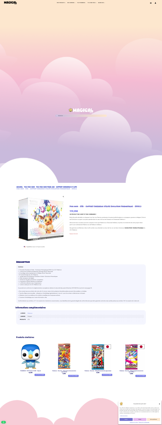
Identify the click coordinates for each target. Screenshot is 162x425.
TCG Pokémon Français (45, 187)
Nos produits (61, 2)
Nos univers (70, 2)
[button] (159, 404)
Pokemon (30, 313)
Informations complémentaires (30, 308)
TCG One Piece (91, 2)
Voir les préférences (153, 419)
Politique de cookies (134, 422)
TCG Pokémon (81, 2)
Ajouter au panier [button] (39, 374)
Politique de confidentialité (144, 422)
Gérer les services (124, 415)
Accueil (20, 187)
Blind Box (101, 2)
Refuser (140, 419)
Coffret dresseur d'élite (66, 187)
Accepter (126, 419)
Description (23, 262)
